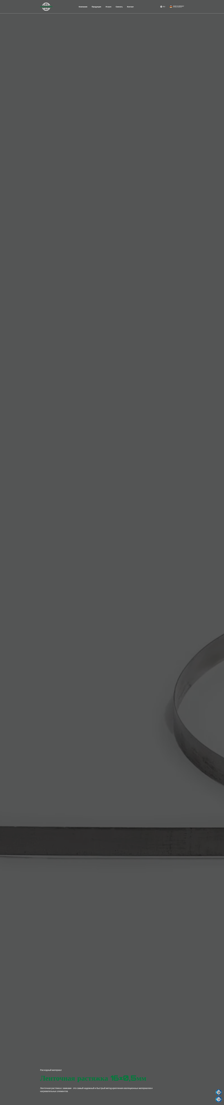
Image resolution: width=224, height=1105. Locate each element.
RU (164, 7)
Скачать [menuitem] (119, 7)
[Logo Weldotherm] (46, 7)
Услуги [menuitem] (108, 7)
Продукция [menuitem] (96, 7)
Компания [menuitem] (83, 7)
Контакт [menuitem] (130, 7)
